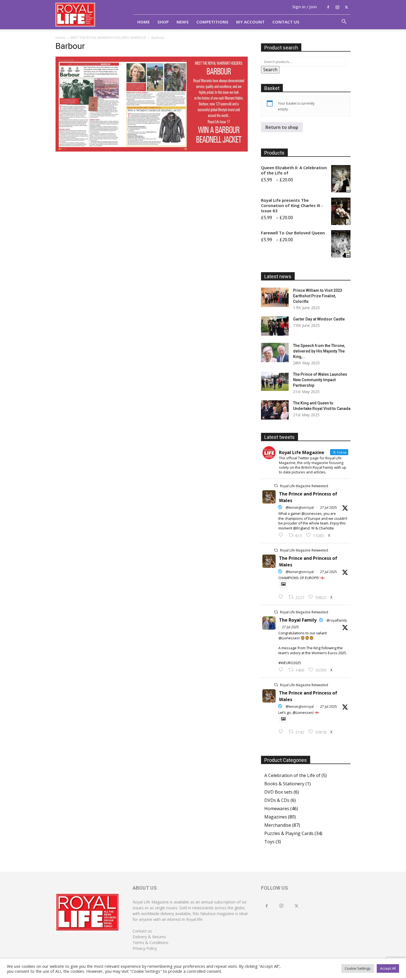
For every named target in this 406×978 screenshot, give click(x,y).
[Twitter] (346, 7)
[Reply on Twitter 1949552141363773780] (282, 597)
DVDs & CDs (276, 800)
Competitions (212, 22)
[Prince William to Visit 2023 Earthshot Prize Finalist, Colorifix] (275, 297)
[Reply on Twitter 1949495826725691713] (282, 731)
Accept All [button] (388, 968)
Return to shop (281, 127)
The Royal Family (298, 620)
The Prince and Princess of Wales (308, 497)
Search (270, 70)
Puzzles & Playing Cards (288, 833)
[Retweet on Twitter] (276, 486)
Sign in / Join (304, 6)
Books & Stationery (284, 784)
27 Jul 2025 (328, 507)
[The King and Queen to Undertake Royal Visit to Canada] (275, 410)
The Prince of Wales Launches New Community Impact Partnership (320, 380)
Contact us (142, 931)
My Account (250, 22)
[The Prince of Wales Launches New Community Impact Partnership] (275, 381)
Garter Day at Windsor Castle (319, 319)
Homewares (276, 808)
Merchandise (277, 825)
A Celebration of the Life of (292, 775)
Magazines (275, 817)
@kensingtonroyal (300, 507)
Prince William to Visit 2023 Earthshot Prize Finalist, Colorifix (317, 296)
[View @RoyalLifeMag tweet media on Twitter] (283, 584)
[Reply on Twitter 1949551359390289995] (282, 670)
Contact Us (285, 22)
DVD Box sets (278, 792)
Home (143, 22)
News (182, 22)
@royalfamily (336, 620)
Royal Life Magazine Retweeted (304, 486)
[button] (343, 22)
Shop (163, 22)
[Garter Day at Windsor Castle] (275, 326)
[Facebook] (328, 7)
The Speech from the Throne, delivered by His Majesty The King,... (319, 351)
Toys (269, 842)
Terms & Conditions (150, 942)
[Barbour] (152, 150)
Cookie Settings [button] (358, 968)
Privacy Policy (145, 948)
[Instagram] (337, 7)
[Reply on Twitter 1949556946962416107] (282, 535)
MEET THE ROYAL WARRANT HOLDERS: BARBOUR (108, 37)
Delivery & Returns (149, 936)
